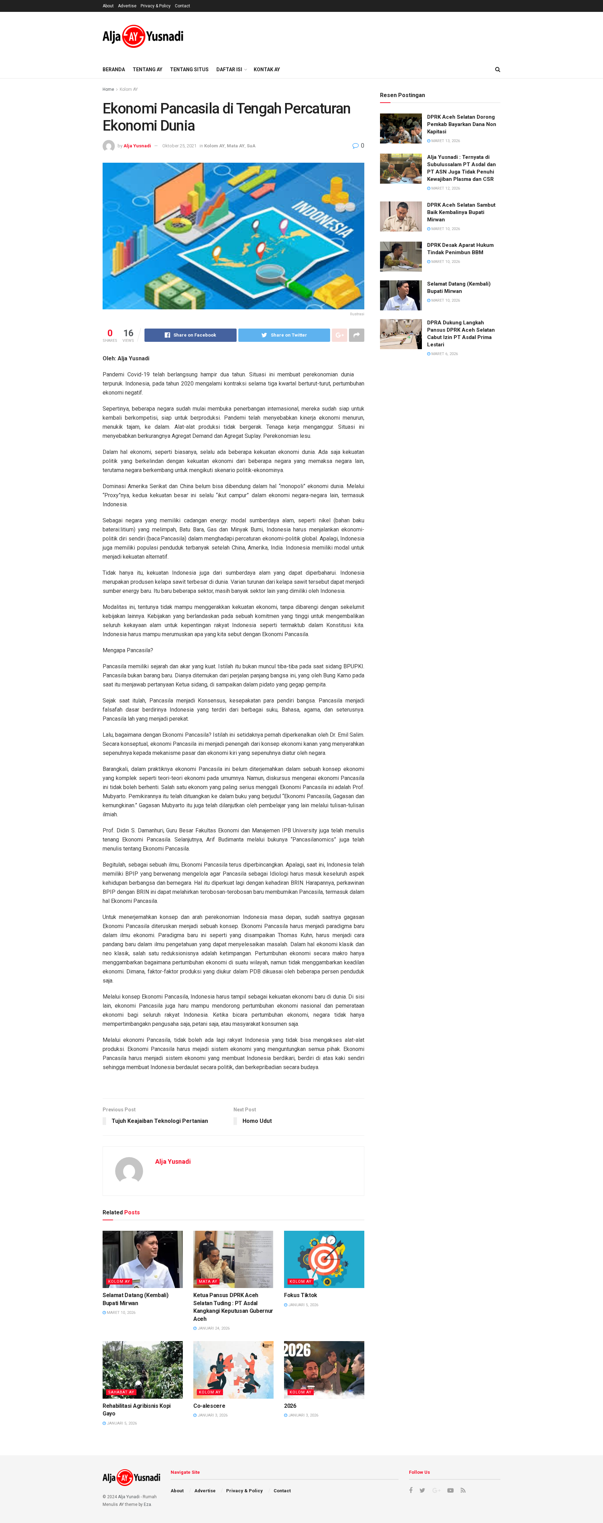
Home (108, 89)
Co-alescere (209, 1406)
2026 (290, 1406)
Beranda (114, 69)
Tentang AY (147, 69)
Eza (147, 1504)
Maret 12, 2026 (445, 188)
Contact (182, 5)
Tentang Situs (189, 69)
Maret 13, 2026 (445, 141)
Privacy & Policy (156, 5)
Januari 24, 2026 (213, 1328)
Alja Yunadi (129, 1496)
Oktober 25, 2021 (179, 145)
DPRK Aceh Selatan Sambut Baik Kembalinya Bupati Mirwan (461, 212)
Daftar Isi (229, 69)
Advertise (127, 5)
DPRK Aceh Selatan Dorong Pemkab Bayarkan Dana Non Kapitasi (461, 124)
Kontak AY (267, 69)
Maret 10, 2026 (120, 1312)
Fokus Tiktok (300, 1295)
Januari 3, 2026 (212, 1415)
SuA (251, 145)
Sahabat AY (121, 1392)
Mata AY (236, 145)
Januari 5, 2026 (302, 1305)
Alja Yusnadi (137, 145)
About (108, 5)
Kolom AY (129, 89)
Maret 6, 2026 (444, 354)
